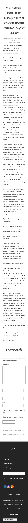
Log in (5, 455)
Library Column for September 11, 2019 (14, 430)
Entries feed (6, 459)
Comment (5, 364)
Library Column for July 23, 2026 (12, 509)
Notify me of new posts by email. (13, 417)
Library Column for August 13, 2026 (12, 504)
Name (4, 388)
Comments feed (7, 463)
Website (4, 403)
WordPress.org (7, 468)
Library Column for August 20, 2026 (13, 500)
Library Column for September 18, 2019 (13, 434)
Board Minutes (17, 42)
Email (4, 395)
